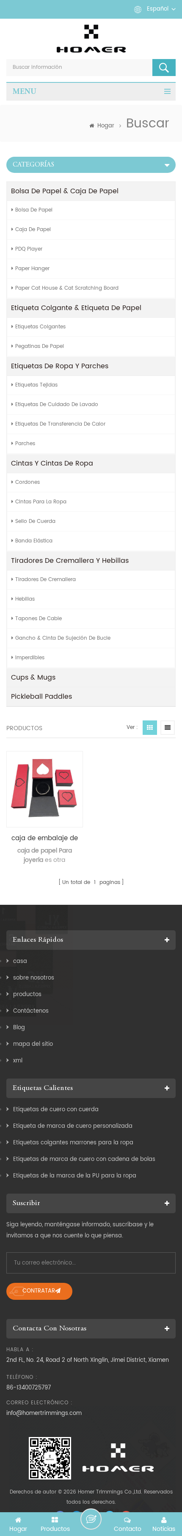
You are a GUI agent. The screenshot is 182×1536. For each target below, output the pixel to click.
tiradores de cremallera (45, 580)
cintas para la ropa (40, 502)
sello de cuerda (35, 521)
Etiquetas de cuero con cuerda (56, 1109)
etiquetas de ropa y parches (59, 366)
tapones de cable (38, 619)
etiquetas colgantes (40, 327)
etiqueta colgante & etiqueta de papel (76, 307)
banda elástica (33, 541)
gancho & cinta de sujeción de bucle (62, 638)
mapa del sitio (33, 1044)
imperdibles (29, 658)
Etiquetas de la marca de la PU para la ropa (74, 1176)
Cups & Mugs (33, 677)
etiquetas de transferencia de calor (60, 424)
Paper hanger (32, 269)
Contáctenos (31, 1011)
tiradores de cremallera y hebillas (70, 560)
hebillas (25, 599)
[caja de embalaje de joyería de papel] (45, 789)
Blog (19, 1027)
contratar (38, 1291)
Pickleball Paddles (41, 696)
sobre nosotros (33, 978)
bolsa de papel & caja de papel (65, 191)
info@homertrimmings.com (44, 1413)
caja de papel (33, 230)
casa (20, 961)
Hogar (105, 125)
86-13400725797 (28, 1388)
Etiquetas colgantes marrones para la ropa (73, 1142)
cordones (27, 482)
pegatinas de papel (39, 346)
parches (25, 444)
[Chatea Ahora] (91, 1519)
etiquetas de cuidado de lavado (56, 405)
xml (17, 1060)
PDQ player (28, 249)
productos (27, 994)
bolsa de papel (33, 210)
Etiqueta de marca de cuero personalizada (72, 1126)
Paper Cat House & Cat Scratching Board (67, 288)
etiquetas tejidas (36, 385)
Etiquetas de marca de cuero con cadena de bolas (84, 1159)
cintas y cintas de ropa (52, 463)
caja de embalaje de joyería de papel (44, 838)
